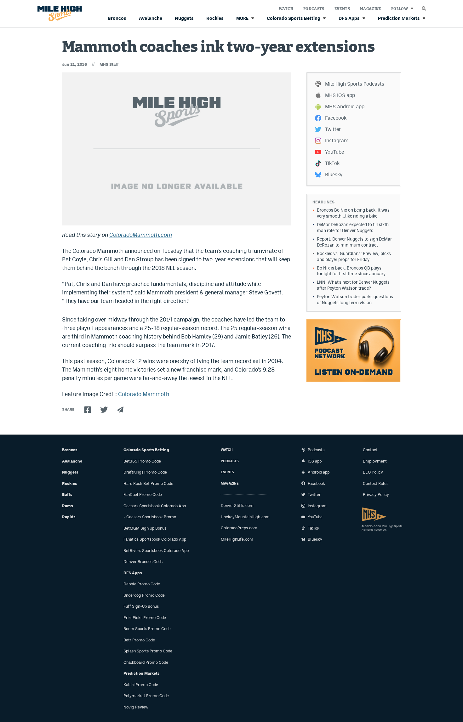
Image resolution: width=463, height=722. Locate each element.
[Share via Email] (120, 410)
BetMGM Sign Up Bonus (144, 528)
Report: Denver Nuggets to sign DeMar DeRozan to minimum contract (354, 241)
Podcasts (313, 9)
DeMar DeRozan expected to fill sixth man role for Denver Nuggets (353, 227)
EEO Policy (373, 472)
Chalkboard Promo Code (145, 662)
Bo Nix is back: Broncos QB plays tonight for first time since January (351, 270)
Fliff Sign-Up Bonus (141, 606)
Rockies (215, 18)
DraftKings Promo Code (145, 472)
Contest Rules (375, 483)
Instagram (336, 141)
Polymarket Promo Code (146, 695)
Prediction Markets (399, 18)
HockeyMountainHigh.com (245, 516)
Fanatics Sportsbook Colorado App (154, 539)
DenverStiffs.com (237, 505)
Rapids (69, 516)
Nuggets (184, 18)
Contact (370, 449)
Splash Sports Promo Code (147, 651)
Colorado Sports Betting (293, 18)
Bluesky (333, 175)
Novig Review (135, 707)
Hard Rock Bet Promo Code (148, 483)
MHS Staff (109, 64)
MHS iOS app (340, 95)
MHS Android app (344, 107)
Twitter (333, 129)
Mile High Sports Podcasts (354, 84)
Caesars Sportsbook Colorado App (154, 505)
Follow (399, 9)
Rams (67, 505)
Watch (286, 9)
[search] (424, 7)
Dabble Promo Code (141, 584)
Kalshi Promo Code (140, 684)
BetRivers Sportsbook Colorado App (156, 550)
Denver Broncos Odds (143, 561)
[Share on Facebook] (87, 410)
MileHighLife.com (237, 539)
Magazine (370, 9)
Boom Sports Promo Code (147, 628)
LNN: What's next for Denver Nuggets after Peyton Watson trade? (353, 285)
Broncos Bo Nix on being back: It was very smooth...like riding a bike (353, 213)
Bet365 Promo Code (142, 461)
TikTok (332, 163)
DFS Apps (349, 18)
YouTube (334, 152)
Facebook (335, 118)
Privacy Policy (376, 494)
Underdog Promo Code (144, 595)
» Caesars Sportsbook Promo (149, 516)
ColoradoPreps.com (239, 528)
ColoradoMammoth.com (140, 234)
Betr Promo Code (139, 640)
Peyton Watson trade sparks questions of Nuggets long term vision (355, 299)
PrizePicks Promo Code (144, 617)
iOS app (315, 461)
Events (342, 9)
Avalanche (150, 18)
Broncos (117, 18)
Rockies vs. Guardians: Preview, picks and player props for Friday (354, 256)
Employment (375, 461)
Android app (318, 472)
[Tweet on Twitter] (104, 410)
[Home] (58, 13)
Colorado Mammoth (143, 394)
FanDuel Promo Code (142, 494)
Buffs (67, 494)
